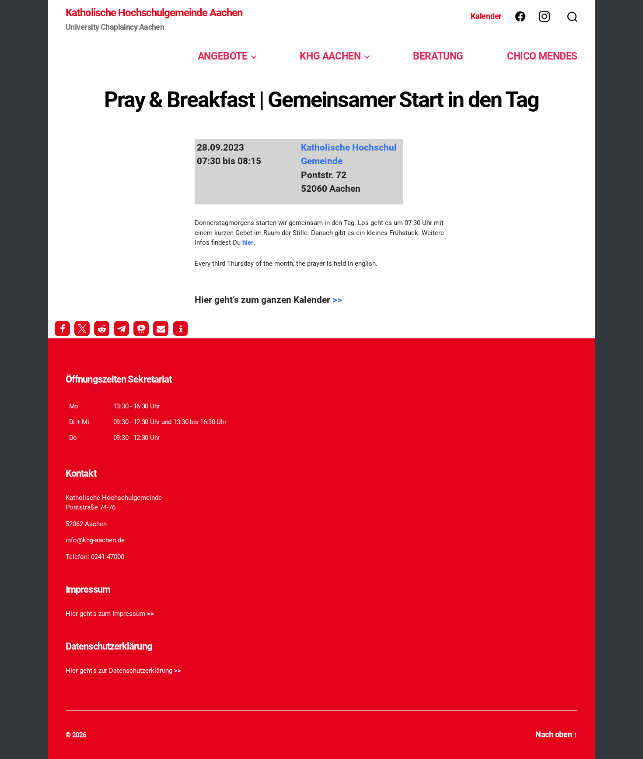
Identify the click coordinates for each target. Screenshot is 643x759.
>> (337, 300)
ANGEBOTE (223, 56)
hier (247, 242)
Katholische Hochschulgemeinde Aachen (154, 12)
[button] (62, 328)
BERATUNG (438, 56)
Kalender (486, 16)
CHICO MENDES (542, 56)
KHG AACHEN (330, 56)
